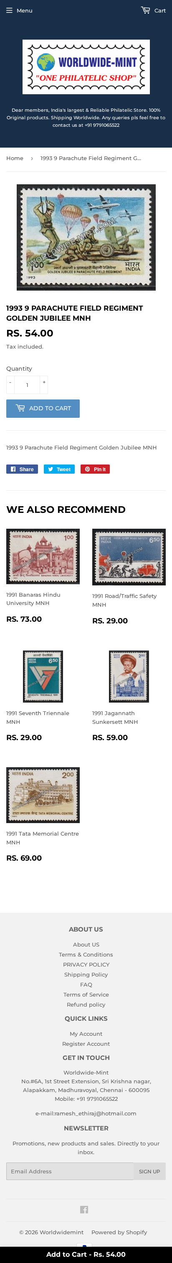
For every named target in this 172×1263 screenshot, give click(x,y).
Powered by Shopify (119, 1232)
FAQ (86, 984)
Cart (159, 10)
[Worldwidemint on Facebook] (84, 1211)
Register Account (86, 1043)
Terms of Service (86, 994)
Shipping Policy (86, 974)
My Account (86, 1033)
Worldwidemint (61, 1232)
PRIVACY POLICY (86, 964)
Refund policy (86, 1004)
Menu (25, 10)
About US (86, 944)
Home (14, 158)
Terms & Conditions (86, 954)
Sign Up (149, 1171)
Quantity (19, 368)
